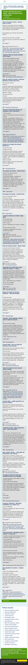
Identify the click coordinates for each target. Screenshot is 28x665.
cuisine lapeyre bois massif (12, 630)
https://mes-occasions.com (11, 107)
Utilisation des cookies (20, 650)
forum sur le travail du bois (12, 626)
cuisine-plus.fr (9, 191)
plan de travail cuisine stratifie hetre (10, 240)
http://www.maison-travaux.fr (12, 500)
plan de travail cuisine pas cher (17, 48)
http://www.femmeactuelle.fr (12, 472)
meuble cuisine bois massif (12, 637)
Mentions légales (11, 649)
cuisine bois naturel (10, 632)
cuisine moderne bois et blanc (17, 239)
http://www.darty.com (10, 168)
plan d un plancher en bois (12, 610)
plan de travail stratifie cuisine (12, 52)
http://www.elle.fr (9, 315)
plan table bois (8, 621)
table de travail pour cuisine (12, 623)
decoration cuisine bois (11, 644)
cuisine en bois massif (10, 624)
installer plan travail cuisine (13, 525)
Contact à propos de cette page (10, 652)
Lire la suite (5, 43)
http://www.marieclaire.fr (11, 264)
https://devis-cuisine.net (11, 390)
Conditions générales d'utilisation (12, 650)
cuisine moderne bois (17, 242)
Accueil (4, 649)
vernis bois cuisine (9, 614)
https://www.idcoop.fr (11, 134)
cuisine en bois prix (10, 642)
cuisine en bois (9, 635)
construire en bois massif (11, 641)
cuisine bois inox (9, 615)
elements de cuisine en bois (12, 633)
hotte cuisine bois (9, 639)
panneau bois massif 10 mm (15, 591)
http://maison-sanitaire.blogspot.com (14, 76)
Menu (24, 1)
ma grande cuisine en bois (12, 619)
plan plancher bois (9, 617)
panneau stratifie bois (10, 612)
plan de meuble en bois (11, 628)
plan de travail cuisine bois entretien (11, 49)
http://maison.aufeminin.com (12, 365)
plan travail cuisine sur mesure (15, 141)
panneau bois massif (7, 593)
